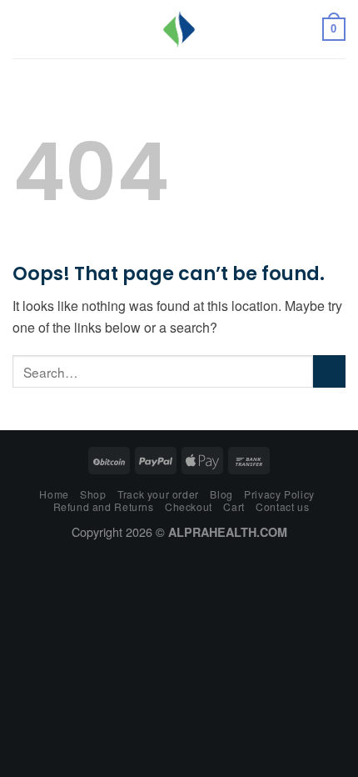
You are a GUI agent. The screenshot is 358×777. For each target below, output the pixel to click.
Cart (233, 506)
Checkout (188, 506)
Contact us (282, 506)
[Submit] (329, 371)
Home (53, 494)
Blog (221, 494)
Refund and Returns (103, 506)
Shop (93, 494)
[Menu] (22, 28)
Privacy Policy (279, 494)
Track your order (158, 494)
